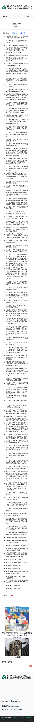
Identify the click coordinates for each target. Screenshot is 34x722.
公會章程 (17, 657)
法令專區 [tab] (22, 33)
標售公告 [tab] (14, 33)
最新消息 (17, 26)
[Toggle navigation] (28, 16)
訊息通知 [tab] (6, 33)
